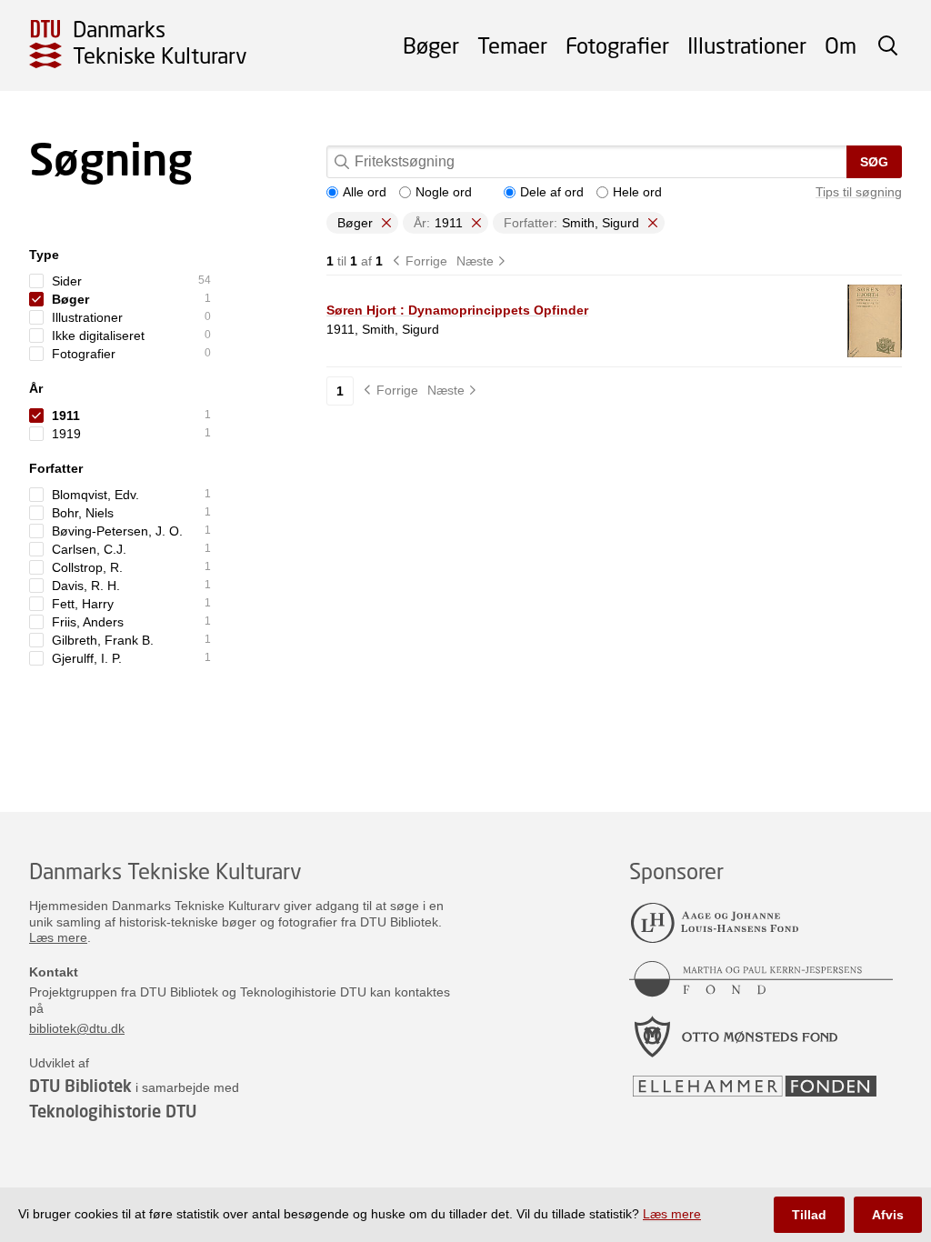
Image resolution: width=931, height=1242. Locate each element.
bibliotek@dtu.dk (77, 1028)
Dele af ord (552, 192)
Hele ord (637, 192)
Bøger (431, 45)
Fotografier (617, 45)
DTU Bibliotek (80, 1086)
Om (840, 45)
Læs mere (58, 937)
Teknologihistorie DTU (112, 1111)
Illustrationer (746, 45)
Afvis (888, 1214)
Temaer (512, 45)
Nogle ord (443, 192)
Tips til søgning (859, 192)
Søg (874, 162)
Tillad (809, 1214)
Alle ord (364, 192)
